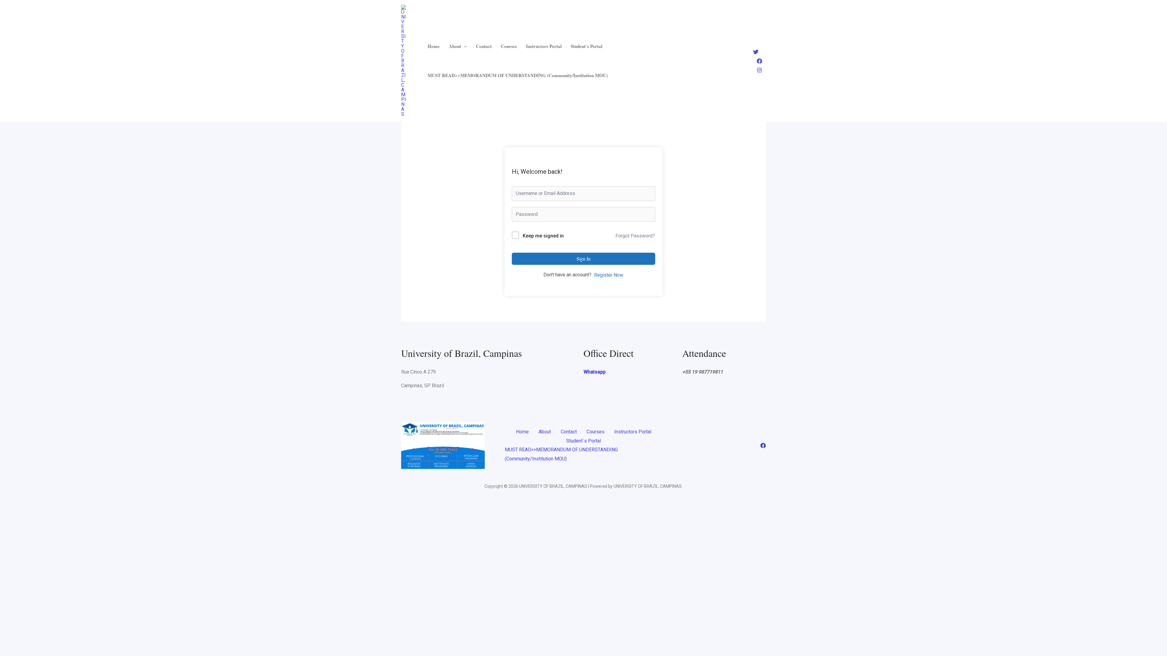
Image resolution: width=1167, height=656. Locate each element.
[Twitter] (756, 52)
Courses (509, 46)
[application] (464, 46)
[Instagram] (759, 70)
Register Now (608, 275)
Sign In (583, 258)
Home (434, 46)
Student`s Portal (586, 46)
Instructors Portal (544, 46)
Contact (484, 46)
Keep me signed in (543, 236)
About (455, 46)
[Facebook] (759, 61)
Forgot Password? (635, 236)
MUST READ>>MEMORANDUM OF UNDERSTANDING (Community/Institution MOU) (518, 75)
